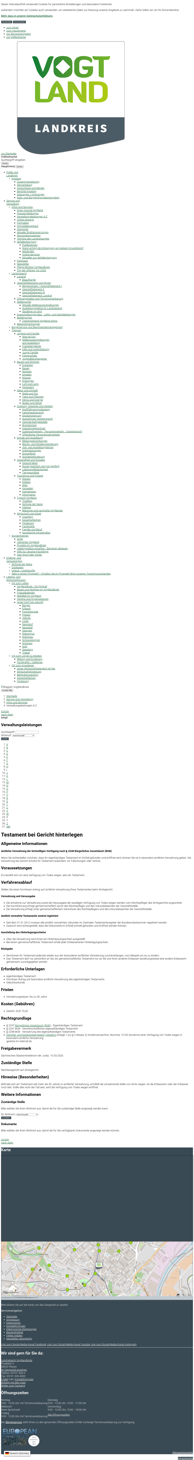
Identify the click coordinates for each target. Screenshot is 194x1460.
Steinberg (27, 649)
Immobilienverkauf (27, 226)
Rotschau (27, 636)
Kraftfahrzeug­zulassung (36, 409)
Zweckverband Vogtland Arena (39, 320)
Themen (16, 330)
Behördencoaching (27, 674)
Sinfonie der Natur (32, 504)
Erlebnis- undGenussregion (14, 559)
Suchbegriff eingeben (13, 159)
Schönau (27, 643)
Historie (26, 507)
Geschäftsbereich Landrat (37, 295)
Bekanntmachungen (28, 324)
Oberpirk (27, 630)
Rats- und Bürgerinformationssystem (38, 197)
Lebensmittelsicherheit (35, 469)
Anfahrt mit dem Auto (13, 1382)
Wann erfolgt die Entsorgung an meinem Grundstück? (53, 248)
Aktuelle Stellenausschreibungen (40, 305)
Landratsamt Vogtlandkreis (16, 1360)
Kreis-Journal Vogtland (30, 210)
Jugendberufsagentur (34, 358)
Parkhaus (22, 260)
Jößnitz (26, 618)
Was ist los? (29, 336)
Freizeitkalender (26, 592)
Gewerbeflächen (31, 520)
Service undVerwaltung (13, 202)
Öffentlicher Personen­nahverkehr (41, 434)
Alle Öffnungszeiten (59, 1414)
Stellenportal (24, 301)
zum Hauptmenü (16, 30)
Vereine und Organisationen (32, 599)
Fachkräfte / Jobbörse (29, 662)
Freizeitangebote (31, 346)
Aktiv (25, 485)
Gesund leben (30, 463)
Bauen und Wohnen (28, 361)
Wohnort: (6, 735)
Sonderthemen (20, 535)
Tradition (27, 501)
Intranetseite (185, 1458)
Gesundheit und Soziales (31, 459)
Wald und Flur (30, 393)
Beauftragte (29, 279)
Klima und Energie (32, 399)
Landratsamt (19, 273)
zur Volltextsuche (16, 37)
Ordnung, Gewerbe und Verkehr (35, 406)
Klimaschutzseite (182, 1452)
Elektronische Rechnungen (21, 1329)
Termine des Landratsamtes (33, 238)
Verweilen (27, 488)
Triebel (26, 652)
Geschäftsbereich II (33, 289)
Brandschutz (29, 425)
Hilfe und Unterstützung (35, 349)
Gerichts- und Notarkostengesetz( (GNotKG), (31, 1034)
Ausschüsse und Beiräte (30, 188)
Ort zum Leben (20, 583)
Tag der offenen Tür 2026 (31, 270)
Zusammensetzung (28, 181)
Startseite (11, 696)
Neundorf (27, 624)
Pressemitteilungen (28, 213)
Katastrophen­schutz (33, 428)
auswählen (6, 1118)
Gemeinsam (29, 491)
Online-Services (31, 254)
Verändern (28, 387)
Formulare (23, 222)
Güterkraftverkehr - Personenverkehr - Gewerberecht (52, 431)
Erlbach (26, 608)
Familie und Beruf (32, 529)
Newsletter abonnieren (19, 1338)
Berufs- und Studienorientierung (40, 444)
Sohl (24, 646)
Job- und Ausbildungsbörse (37, 447)
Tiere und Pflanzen (33, 396)
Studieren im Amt (32, 311)
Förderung (28, 523)
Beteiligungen (24, 317)
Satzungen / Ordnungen (30, 194)
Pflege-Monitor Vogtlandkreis (33, 267)
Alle (8, 826)
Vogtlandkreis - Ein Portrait (32, 586)
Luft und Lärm (30, 384)
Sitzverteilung (24, 184)
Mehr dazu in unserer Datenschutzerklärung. (27, 15)
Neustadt (27, 627)
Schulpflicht (29, 453)
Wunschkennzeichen (29, 235)
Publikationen (29, 245)
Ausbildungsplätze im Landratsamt (42, 308)
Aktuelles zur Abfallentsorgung (39, 257)
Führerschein (29, 355)
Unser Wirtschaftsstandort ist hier (36, 668)
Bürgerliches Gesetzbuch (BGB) (33, 1025)
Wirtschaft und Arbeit (29, 513)
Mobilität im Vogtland (29, 595)
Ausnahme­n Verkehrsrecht (37, 418)
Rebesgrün (28, 633)
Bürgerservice (14, 1422)
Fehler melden (14, 1335)
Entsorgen (28, 380)
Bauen (25, 368)
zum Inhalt (12, 27)
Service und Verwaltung (19, 699)
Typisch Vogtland (27, 497)
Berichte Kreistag (26, 191)
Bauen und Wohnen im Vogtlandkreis (38, 589)
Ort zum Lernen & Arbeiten (27, 655)
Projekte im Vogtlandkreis (31, 545)
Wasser (26, 377)
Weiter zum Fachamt (13, 1385)
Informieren (29, 494)
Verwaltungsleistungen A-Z (32, 216)
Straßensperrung (32, 415)
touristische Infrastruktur (36, 532)
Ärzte (20, 538)
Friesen (26, 614)
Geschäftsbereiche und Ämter (34, 282)
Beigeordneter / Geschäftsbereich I (42, 286)
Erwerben (27, 365)
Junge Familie (30, 352)
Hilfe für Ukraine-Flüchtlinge (32, 551)
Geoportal (22, 229)
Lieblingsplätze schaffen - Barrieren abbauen (42, 548)
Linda (25, 621)
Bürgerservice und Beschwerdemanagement (37, 327)
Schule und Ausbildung (30, 437)
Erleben (26, 482)
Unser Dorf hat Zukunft (30, 602)
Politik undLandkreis (12, 174)
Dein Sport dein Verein (29, 554)
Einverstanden (19, 22)
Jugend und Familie (28, 333)
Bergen (26, 605)
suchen (5, 739)
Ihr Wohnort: (8, 1114)
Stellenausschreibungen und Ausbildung (35, 341)
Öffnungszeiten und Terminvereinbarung (40, 298)
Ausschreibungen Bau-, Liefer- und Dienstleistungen (46, 314)
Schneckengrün (31, 640)
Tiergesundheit (30, 472)
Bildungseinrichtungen (34, 441)
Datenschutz (13, 1322)
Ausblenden (6, 22)
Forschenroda (30, 611)
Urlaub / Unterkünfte (23, 570)
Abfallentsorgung (26, 241)
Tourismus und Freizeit (30, 475)
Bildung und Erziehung (29, 659)
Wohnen (27, 371)
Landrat (21, 276)
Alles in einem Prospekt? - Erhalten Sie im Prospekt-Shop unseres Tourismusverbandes (61, 573)
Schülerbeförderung (33, 456)
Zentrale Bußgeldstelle (34, 422)
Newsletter (23, 264)
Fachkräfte (28, 526)
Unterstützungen (31, 450)
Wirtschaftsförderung (29, 671)
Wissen (26, 478)
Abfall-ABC (28, 251)
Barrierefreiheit (14, 1332)
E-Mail (4, 1379)
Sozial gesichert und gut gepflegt (40, 466)
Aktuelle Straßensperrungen (33, 232)
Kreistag (16, 178)
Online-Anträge (25, 219)
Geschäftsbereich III (33, 292)
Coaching (27, 516)
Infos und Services (22, 207)
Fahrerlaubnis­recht (33, 412)
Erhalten (27, 374)
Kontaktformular (15, 1326)
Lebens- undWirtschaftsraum (16, 578)
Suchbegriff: (8, 732)
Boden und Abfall (32, 403)
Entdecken (17, 567)
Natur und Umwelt (27, 390)
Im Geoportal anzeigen (14, 1369)
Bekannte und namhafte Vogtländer (42, 510)
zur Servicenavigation (18, 33)
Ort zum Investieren (23, 665)
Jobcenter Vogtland (28, 542)
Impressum (13, 1319)
